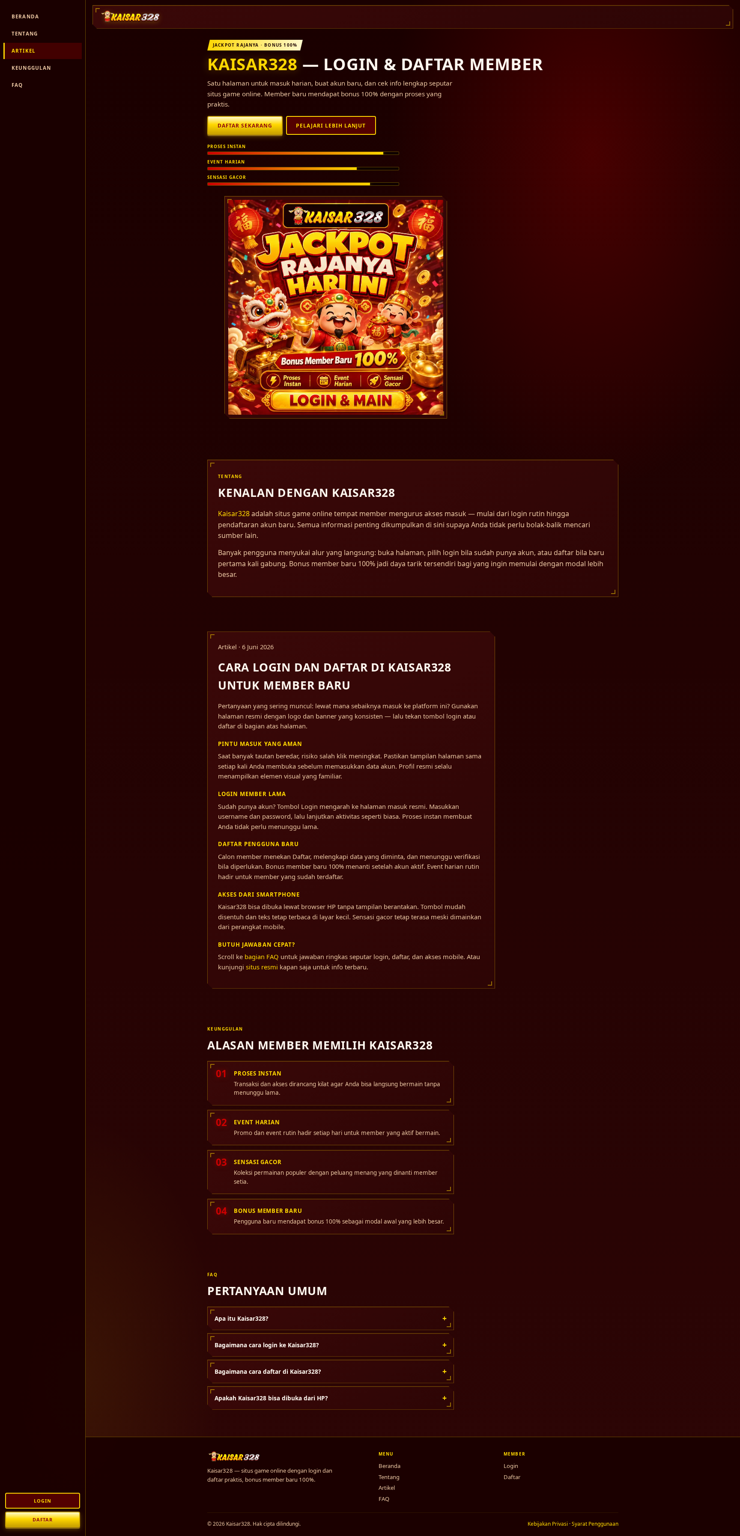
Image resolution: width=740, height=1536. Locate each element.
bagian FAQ (262, 956)
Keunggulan (31, 68)
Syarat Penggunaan (595, 1523)
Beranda (25, 16)
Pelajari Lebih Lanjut (331, 125)
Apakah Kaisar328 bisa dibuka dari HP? (331, 1398)
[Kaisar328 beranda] (131, 17)
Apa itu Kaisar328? (331, 1318)
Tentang (25, 33)
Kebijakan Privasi (548, 1523)
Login (42, 1500)
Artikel (24, 51)
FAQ (17, 85)
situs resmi (262, 967)
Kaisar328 (252, 64)
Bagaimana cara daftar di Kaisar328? (331, 1371)
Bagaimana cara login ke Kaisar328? (331, 1345)
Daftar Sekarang (245, 125)
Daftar (43, 1519)
